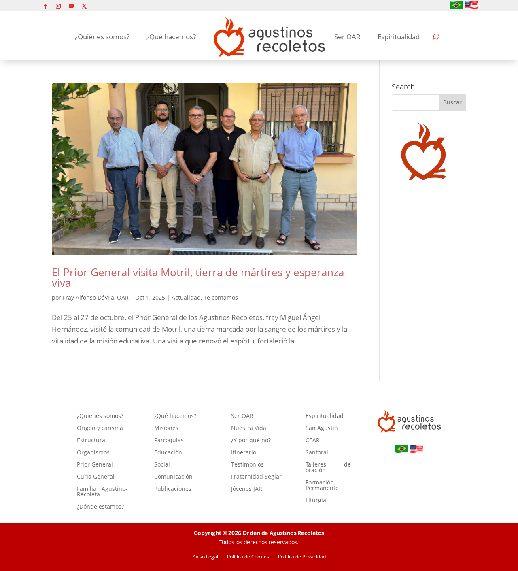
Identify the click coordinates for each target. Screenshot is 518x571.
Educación (168, 453)
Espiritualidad (399, 36)
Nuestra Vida (248, 428)
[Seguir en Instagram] (58, 6)
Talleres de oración (328, 468)
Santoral (317, 453)
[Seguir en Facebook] (45, 6)
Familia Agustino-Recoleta (102, 492)
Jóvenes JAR (246, 489)
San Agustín (322, 428)
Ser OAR (347, 36)
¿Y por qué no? (251, 440)
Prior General (95, 465)
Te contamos (221, 297)
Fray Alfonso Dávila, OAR (96, 297)
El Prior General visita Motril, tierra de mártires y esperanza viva (198, 277)
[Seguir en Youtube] (71, 6)
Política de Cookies (248, 557)
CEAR (313, 440)
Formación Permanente (322, 485)
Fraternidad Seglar (256, 477)
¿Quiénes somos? (102, 36)
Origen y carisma (100, 428)
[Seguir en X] (84, 6)
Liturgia (316, 500)
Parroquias (169, 440)
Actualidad (186, 297)
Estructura (91, 440)
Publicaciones (172, 489)
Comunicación (173, 477)
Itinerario (243, 453)
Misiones (166, 428)
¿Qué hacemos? (171, 36)
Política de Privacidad (302, 557)
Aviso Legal (205, 557)
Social (162, 465)
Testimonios (247, 465)
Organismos (93, 453)
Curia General (96, 477)
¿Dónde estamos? (100, 507)
